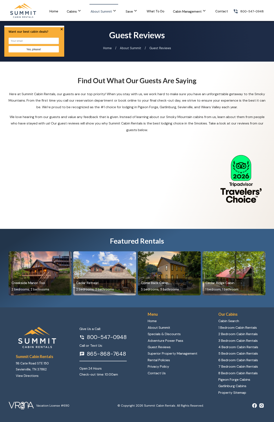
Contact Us (157, 373)
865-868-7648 (106, 353)
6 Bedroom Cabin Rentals (238, 360)
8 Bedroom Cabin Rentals (238, 373)
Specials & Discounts (164, 334)
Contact (221, 11)
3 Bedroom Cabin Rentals (238, 340)
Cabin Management (187, 11)
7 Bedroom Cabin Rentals (238, 366)
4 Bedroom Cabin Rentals (238, 347)
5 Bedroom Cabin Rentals (238, 353)
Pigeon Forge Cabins (234, 379)
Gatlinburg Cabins (232, 386)
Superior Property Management (172, 353)
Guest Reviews (159, 347)
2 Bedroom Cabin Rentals (238, 334)
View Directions (27, 376)
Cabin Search (228, 321)
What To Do (155, 11)
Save (129, 11)
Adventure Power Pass (165, 340)
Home (53, 11)
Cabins (72, 11)
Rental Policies (159, 360)
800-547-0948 (252, 11)
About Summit (101, 11)
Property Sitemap (232, 392)
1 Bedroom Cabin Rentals (237, 327)
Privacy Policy (158, 366)
